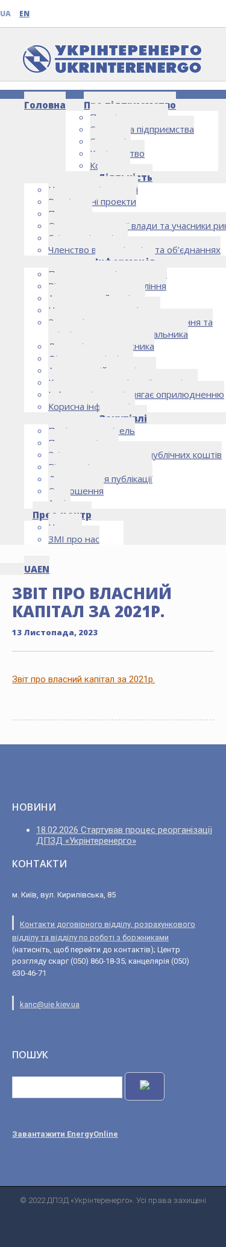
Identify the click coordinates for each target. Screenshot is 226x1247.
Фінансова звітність (90, 358)
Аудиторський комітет (96, 298)
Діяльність (125, 177)
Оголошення (76, 491)
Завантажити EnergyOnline (65, 1134)
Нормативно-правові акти (104, 310)
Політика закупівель (91, 430)
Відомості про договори (100, 466)
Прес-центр (62, 515)
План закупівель (83, 442)
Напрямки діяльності (93, 189)
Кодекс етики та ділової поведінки (123, 382)
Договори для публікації (100, 479)
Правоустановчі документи (107, 274)
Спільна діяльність (88, 237)
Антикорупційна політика (102, 370)
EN (24, 13)
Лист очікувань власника (101, 346)
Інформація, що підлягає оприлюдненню (136, 394)
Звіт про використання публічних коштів (135, 454)
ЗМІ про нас (73, 539)
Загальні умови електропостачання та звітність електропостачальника (130, 328)
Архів (59, 503)
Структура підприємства (142, 129)
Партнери (70, 213)
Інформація (125, 262)
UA (5, 13)
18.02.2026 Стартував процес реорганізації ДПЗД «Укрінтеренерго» (124, 835)
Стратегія (110, 141)
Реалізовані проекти (92, 201)
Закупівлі (123, 418)
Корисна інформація (91, 406)
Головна (45, 105)
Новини (65, 527)
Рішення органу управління (107, 286)
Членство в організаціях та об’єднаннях (134, 249)
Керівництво (117, 153)
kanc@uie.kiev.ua (50, 1004)
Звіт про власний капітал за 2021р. (83, 679)
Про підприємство (130, 105)
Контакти (110, 165)
